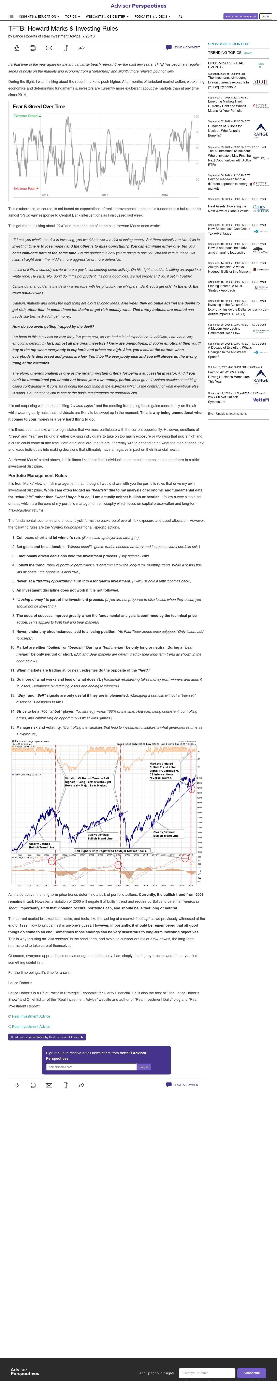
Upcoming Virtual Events (226, 65)
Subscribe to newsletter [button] (241, 16)
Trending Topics (225, 52)
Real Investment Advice (61, 35)
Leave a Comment (186, 47)
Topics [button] (71, 16)
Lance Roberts (25, 35)
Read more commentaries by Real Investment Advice (46, 1037)
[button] (17, 48)
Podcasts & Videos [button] (151, 16)
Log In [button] (266, 16)
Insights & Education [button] (38, 16)
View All (248, 52)
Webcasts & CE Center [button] (106, 16)
